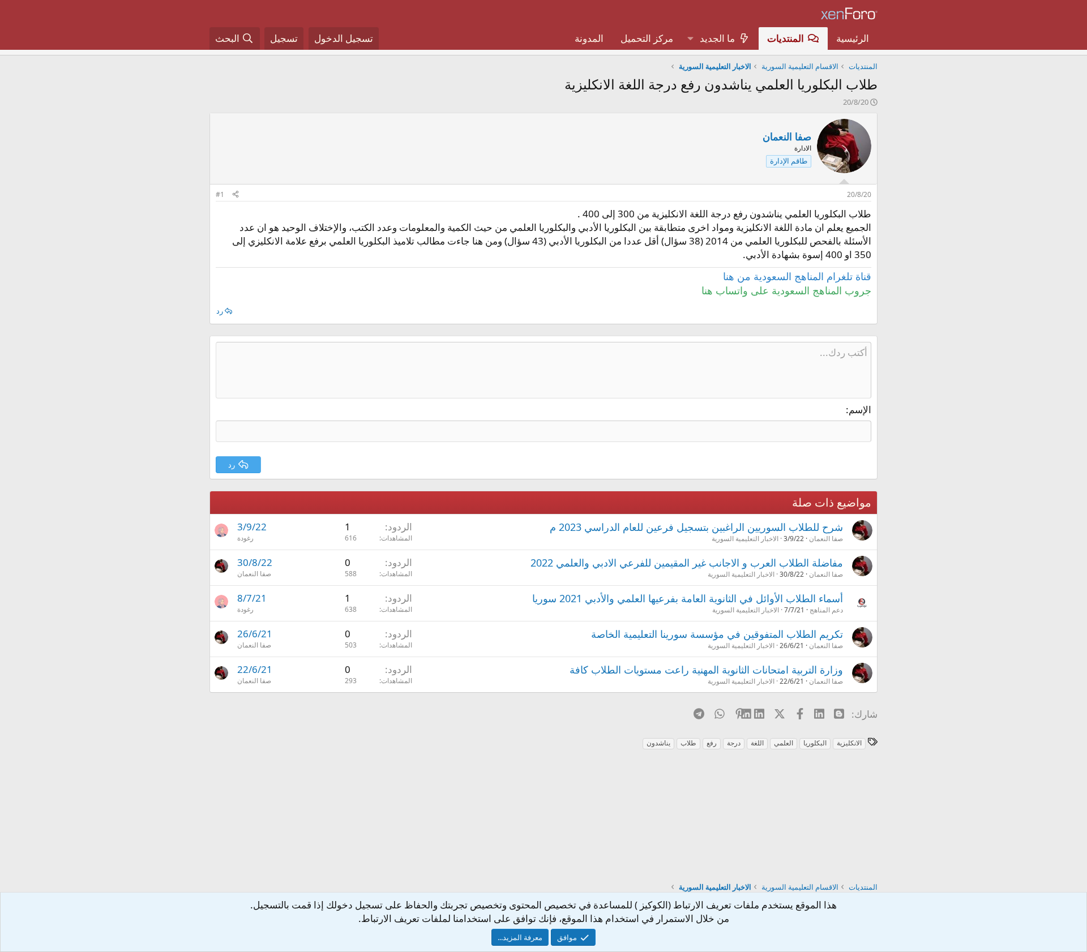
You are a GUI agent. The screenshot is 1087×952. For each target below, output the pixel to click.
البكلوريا (815, 743)
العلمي (783, 743)
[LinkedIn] (760, 713)
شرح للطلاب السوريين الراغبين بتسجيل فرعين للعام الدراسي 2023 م (696, 527)
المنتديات (785, 38)
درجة (734, 743)
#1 (220, 194)
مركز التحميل (646, 38)
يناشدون (658, 743)
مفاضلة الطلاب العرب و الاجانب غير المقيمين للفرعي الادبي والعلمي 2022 (686, 562)
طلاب (688, 743)
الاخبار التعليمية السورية (745, 538)
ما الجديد (717, 38)
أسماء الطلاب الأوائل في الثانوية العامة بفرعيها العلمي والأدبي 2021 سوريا (687, 598)
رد (219, 311)
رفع (712, 743)
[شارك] (235, 194)
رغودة (245, 538)
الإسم (860, 409)
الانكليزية (849, 743)
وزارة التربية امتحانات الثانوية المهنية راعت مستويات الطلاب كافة (706, 669)
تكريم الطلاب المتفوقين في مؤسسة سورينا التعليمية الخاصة (717, 634)
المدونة (589, 38)
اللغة (757, 743)
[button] (690, 38)
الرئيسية (852, 38)
